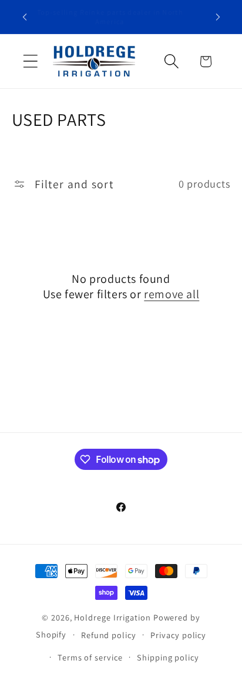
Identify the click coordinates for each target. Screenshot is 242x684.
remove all (171, 294)
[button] (30, 61)
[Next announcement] (218, 17)
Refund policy (108, 634)
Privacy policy (178, 634)
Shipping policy (168, 657)
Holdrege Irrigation (112, 617)
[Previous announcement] (25, 17)
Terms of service (90, 657)
